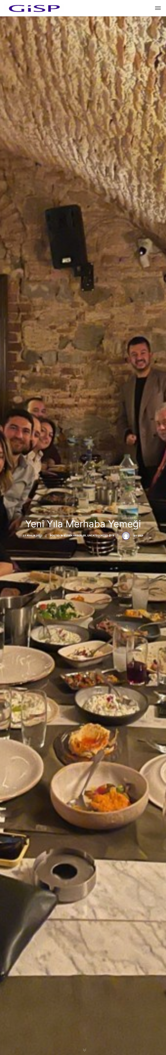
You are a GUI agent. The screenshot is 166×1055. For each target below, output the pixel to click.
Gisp (140, 535)
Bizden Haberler (75, 535)
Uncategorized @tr (100, 535)
